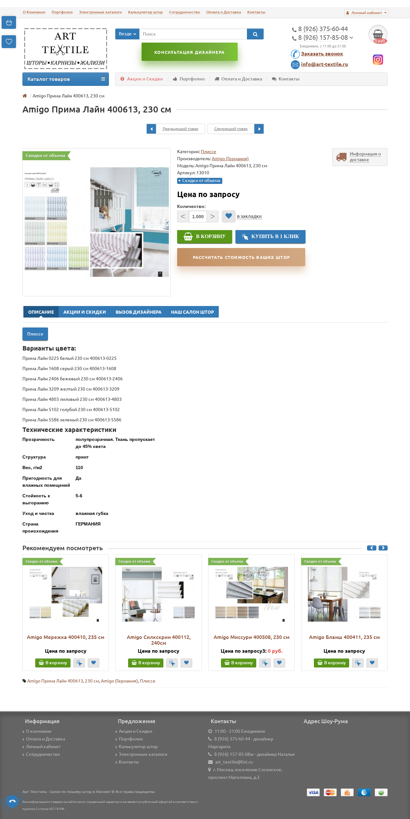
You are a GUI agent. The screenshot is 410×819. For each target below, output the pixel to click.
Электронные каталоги (100, 12)
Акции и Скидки (145, 78)
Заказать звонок (322, 53)
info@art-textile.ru (324, 64)
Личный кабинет (43, 746)
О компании (38, 731)
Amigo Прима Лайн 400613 (55, 680)
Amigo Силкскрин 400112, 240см (159, 640)
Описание (41, 312)
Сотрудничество (184, 12)
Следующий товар (231, 129)
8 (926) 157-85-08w (234, 754)
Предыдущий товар (180, 129)
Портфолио (62, 12)
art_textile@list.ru (234, 762)
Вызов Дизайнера (138, 312)
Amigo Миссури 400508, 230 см (252, 637)
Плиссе (208, 151)
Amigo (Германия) (119, 680)
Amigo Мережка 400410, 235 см (65, 637)
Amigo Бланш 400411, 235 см (344, 637)
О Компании (34, 12)
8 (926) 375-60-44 (232, 738)
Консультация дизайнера (189, 52)
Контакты (256, 12)
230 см (92, 680)
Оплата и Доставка (223, 12)
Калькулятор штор (145, 12)
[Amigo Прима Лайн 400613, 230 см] (96, 222)
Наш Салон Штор (192, 312)
